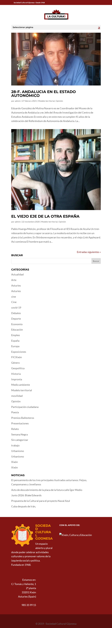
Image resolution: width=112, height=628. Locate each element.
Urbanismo (17, 451)
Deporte (16, 318)
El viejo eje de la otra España (45, 216)
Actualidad (17, 274)
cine (13, 296)
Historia (16, 373)
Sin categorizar (19, 439)
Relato (15, 428)
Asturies (16, 285)
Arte (13, 280)
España (15, 340)
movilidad (17, 395)
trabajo (15, 445)
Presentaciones (20, 423)
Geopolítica (17, 368)
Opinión (59, 101)
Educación (17, 329)
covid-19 (16, 307)
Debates (16, 313)
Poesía (15, 412)
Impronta (16, 379)
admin (18, 101)
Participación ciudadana (24, 406)
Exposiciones (18, 351)
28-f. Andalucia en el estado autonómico (43, 93)
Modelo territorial (46, 101)
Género (15, 362)
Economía (16, 324)
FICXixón (16, 357)
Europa (15, 346)
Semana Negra (19, 434)
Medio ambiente (20, 384)
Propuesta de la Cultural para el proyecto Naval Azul (40, 500)
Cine (13, 302)
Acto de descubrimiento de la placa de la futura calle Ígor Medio (46, 489)
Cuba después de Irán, (23, 506)
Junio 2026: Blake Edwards (26, 495)
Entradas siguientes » (89, 252)
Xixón (14, 461)
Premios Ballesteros (22, 417)
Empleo (15, 335)
